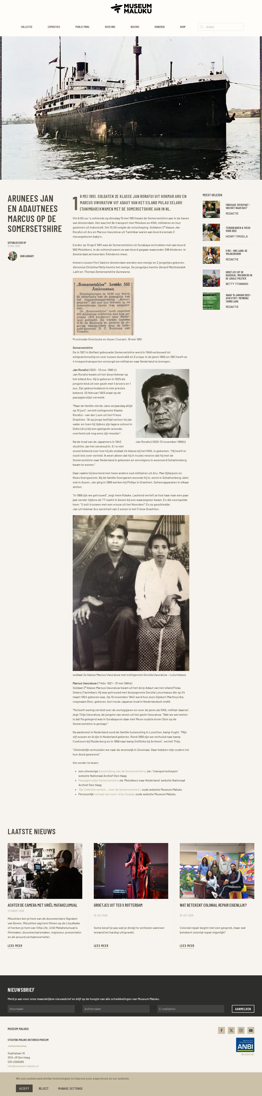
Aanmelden (243, 1009)
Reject (44, 1088)
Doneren (160, 26)
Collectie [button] (26, 26)
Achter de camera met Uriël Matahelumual (42, 904)
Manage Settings (70, 1088)
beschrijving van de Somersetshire (122, 771)
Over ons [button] (110, 26)
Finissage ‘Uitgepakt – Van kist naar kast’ (238, 206)
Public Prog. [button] (82, 26)
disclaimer (247, 1054)
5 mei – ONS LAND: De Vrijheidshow (236, 252)
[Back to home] (131, 8)
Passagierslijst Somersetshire (98, 780)
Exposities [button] (54, 26)
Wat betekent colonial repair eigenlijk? (213, 904)
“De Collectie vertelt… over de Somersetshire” (109, 789)
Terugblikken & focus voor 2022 (238, 229)
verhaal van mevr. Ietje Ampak (114, 794)
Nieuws (135, 26)
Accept (24, 1088)
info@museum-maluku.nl (23, 1066)
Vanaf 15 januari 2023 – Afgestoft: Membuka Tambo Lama (238, 298)
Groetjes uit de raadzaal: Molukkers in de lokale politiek (239, 275)
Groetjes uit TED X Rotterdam (118, 904)
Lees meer (15, 945)
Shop (182, 26)
